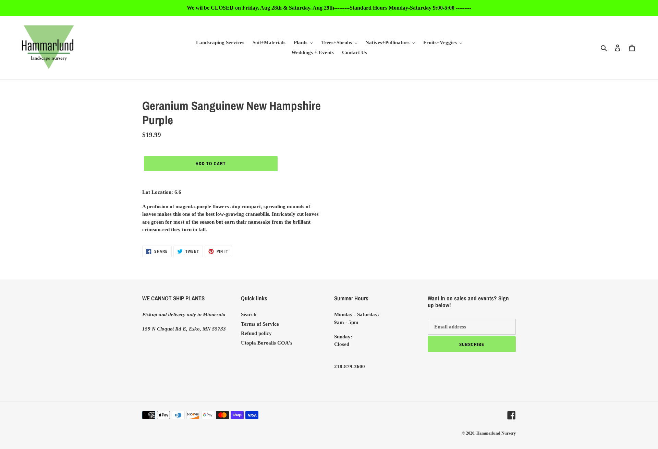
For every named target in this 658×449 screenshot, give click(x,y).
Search (248, 314)
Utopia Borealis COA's (266, 343)
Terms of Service (260, 324)
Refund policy (256, 333)
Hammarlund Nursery (496, 433)
